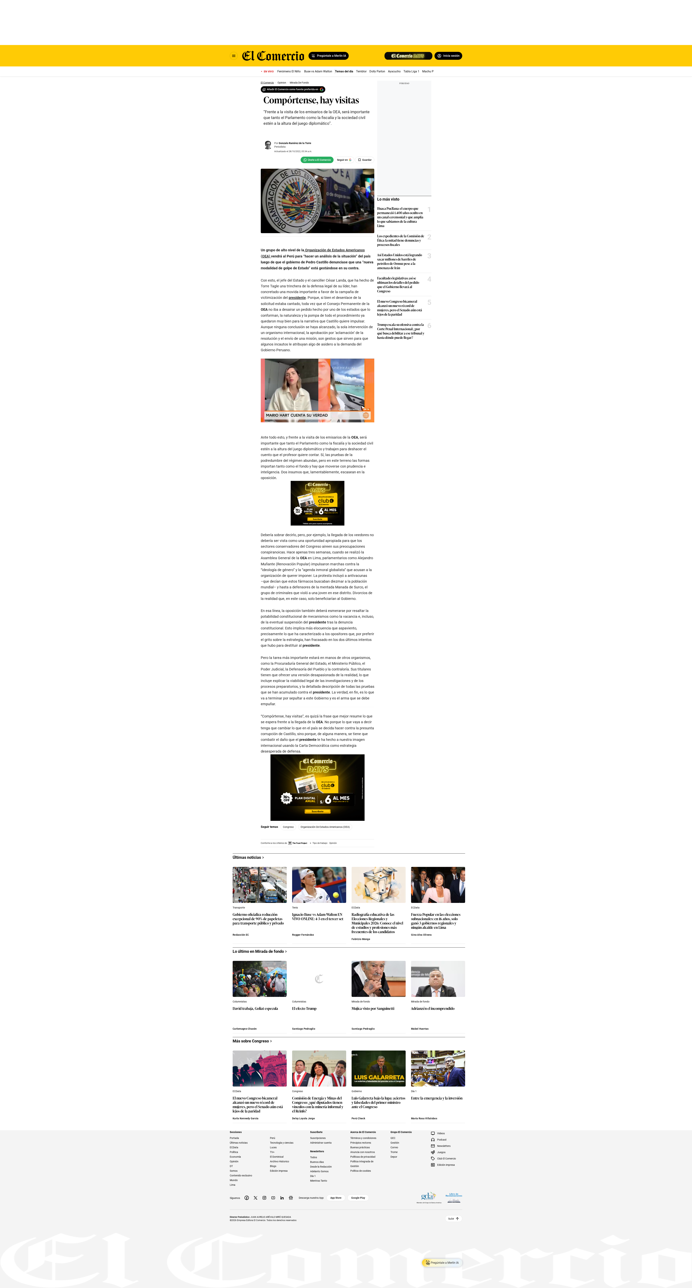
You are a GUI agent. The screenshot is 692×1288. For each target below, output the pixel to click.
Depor (394, 1156)
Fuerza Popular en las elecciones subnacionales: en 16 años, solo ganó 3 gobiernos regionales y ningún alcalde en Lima (435, 920)
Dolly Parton (377, 71)
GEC (393, 1138)
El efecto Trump (304, 1008)
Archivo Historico (279, 1161)
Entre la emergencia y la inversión (436, 1098)
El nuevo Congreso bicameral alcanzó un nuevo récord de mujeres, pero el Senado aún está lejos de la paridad (399, 307)
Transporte (239, 907)
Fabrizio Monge (361, 939)
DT (231, 1166)
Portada (234, 1138)
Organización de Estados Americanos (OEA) (325, 826)
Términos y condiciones (363, 1138)
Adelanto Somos (319, 1171)
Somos (234, 1170)
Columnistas (240, 1001)
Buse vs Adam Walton (318, 71)
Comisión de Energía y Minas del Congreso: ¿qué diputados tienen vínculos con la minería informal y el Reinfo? (317, 1104)
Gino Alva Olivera (421, 934)
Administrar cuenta (321, 1142)
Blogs (273, 1166)
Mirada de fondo (361, 1001)
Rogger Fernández (303, 934)
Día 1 (414, 1091)
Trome (394, 1152)
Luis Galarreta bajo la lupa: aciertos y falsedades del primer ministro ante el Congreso (378, 1102)
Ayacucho (394, 71)
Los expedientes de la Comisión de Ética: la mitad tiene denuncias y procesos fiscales (400, 240)
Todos (313, 1157)
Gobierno (357, 1091)
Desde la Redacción (321, 1166)
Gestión (395, 1142)
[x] (255, 1198)
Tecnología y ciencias (281, 1142)
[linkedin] (282, 1198)
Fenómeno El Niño (289, 71)
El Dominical (276, 1156)
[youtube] (273, 1198)
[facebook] (247, 1198)
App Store (335, 1197)
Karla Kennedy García (246, 1118)
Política (234, 1152)
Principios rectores (360, 1142)
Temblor (361, 71)
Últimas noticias (239, 1142)
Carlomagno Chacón (245, 1028)
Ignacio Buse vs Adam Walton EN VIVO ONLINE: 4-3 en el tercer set (317, 916)
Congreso (288, 826)
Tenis (295, 907)
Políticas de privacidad (362, 1156)
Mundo (234, 1180)
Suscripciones (318, 1138)
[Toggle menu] (234, 56)
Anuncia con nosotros (362, 1152)
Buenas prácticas (360, 1147)
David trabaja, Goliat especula (255, 1008)
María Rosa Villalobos (424, 1118)
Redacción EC (241, 934)
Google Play (358, 1197)
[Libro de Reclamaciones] (454, 1198)
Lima (232, 1184)
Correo (394, 1147)
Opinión (234, 1161)
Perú (272, 1138)
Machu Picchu (431, 71)
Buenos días (317, 1162)
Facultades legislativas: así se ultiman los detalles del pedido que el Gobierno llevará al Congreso (398, 284)
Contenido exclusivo (241, 1175)
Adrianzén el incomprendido (432, 1008)
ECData (356, 907)
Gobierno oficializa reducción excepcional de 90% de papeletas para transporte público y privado (258, 919)
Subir (451, 1218)
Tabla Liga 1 (411, 71)
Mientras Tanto (318, 1180)
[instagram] (264, 1198)
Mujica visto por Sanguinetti (373, 1008)
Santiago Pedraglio (303, 1028)
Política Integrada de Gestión (361, 1164)
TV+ (272, 1152)
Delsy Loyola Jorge (303, 1118)
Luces (273, 1147)
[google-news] (291, 1198)
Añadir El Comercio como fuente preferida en (292, 89)
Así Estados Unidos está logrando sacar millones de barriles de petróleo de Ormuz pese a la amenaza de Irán (399, 261)
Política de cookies (360, 1170)
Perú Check (358, 1118)
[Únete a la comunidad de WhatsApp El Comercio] (317, 160)
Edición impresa (279, 1170)
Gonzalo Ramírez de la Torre (295, 143)
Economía (235, 1156)
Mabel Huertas (420, 1028)
